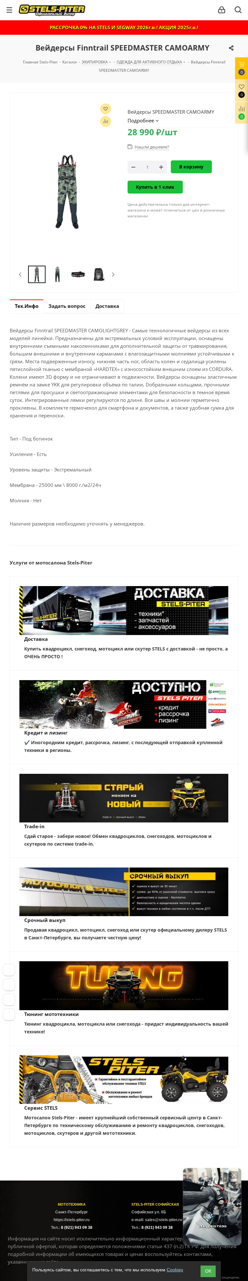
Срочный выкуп (45, 920)
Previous (20, 274)
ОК (208, 1271)
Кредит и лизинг (45, 732)
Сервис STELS (40, 1108)
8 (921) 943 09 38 (76, 1227)
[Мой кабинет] (221, 10)
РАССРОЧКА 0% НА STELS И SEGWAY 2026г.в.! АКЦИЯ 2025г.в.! (124, 27)
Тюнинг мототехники (51, 1014)
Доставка (36, 639)
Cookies (175, 1269)
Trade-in (34, 826)
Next (113, 274)
